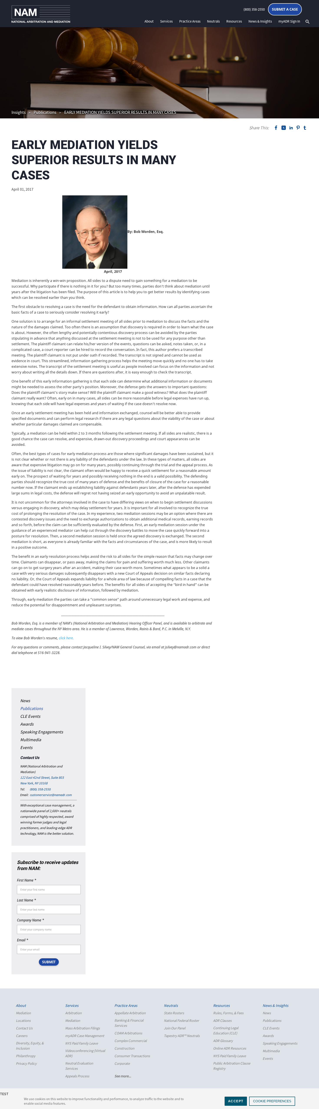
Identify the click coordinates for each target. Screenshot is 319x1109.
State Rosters (174, 1013)
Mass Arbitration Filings (82, 1028)
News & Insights (260, 21)
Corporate (122, 1063)
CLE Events (30, 716)
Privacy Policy (26, 1063)
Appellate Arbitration (130, 1013)
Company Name (30, 920)
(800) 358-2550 (254, 9)
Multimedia (30, 740)
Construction (124, 1048)
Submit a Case (285, 9)
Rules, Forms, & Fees (228, 1013)
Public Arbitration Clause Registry (231, 1066)
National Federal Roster (181, 1020)
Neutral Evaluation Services (79, 1066)
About (149, 21)
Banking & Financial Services (128, 1023)
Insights (19, 112)
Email (22, 940)
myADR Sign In (289, 21)
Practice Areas (190, 21)
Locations (23, 1020)
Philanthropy (25, 1055)
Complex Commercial (130, 1040)
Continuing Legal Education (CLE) (225, 1030)
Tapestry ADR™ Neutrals (182, 1035)
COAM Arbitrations (128, 1033)
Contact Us (24, 1028)
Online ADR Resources (229, 1048)
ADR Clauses (222, 1020)
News (25, 700)
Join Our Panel (174, 1028)
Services (166, 21)
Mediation (23, 1013)
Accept (235, 1101)
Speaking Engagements (41, 732)
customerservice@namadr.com (51, 795)
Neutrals (213, 21)
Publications (45, 112)
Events (26, 747)
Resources (234, 21)
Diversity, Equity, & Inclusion (30, 1046)
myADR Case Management (84, 1035)
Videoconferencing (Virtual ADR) (85, 1053)
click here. (66, 638)
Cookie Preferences (272, 1101)
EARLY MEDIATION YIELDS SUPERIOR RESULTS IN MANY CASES (120, 112)
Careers (21, 1035)
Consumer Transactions (132, 1055)
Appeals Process (77, 1076)
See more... (122, 1076)
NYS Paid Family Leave (81, 1043)
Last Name (26, 900)
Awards (26, 724)
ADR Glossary (223, 1040)
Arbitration (73, 1013)
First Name (26, 880)
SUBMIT (49, 962)
